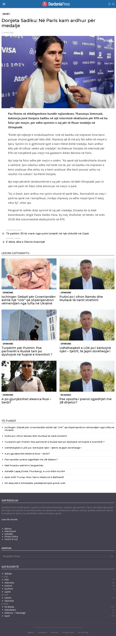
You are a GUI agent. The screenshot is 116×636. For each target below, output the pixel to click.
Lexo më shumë (9, 519)
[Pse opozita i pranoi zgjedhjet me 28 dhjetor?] (87, 376)
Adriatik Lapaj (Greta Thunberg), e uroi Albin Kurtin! (35, 471)
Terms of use (11, 539)
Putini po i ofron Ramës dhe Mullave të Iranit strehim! (81, 298)
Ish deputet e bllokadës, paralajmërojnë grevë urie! (35, 483)
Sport (59, 615)
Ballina (8, 528)
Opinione (8, 292)
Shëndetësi (59, 609)
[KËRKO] (113, 4)
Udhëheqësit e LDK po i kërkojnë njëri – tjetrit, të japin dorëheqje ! (85, 349)
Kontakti (9, 534)
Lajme (8, 591)
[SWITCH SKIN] (109, 4)
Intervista (59, 582)
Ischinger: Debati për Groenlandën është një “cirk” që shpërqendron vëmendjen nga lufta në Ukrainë (29, 300)
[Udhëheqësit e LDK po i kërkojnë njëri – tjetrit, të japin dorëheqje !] (87, 325)
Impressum (10, 531)
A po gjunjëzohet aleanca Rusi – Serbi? (26, 400)
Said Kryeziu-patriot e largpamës (24, 465)
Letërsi (59, 597)
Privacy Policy (11, 536)
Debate (8, 573)
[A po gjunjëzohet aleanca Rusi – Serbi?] (29, 376)
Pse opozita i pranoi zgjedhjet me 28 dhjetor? (86, 400)
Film (59, 579)
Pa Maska (66, 395)
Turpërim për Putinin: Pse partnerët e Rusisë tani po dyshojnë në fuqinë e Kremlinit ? (27, 351)
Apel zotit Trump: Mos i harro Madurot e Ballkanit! (34, 477)
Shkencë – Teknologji (59, 612)
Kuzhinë (59, 588)
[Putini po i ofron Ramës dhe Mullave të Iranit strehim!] (87, 273)
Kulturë (59, 585)
